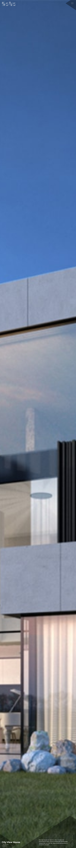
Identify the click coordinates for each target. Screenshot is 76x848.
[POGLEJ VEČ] (72, 844)
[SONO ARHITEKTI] (9, 4)
